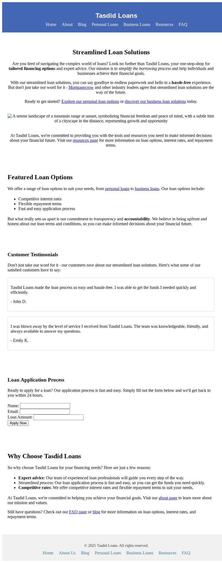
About (67, 24)
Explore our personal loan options (90, 101)
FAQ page (78, 512)
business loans (147, 188)
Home (51, 24)
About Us (67, 553)
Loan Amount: (20, 417)
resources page (85, 140)
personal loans (117, 188)
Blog (82, 24)
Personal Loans (105, 24)
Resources (164, 24)
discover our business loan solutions (155, 101)
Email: (13, 411)
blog (96, 512)
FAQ (183, 24)
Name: (13, 405)
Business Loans (136, 24)
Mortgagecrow (81, 87)
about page (168, 497)
